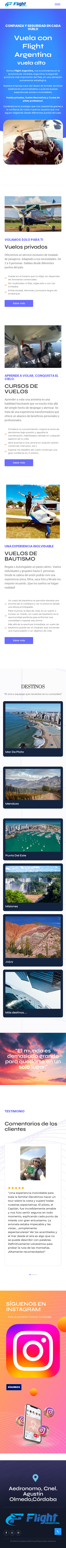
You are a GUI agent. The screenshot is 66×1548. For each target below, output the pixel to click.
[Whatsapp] (12, 1532)
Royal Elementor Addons (43, 1541)
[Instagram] (18, 1532)
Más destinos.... (16, 1012)
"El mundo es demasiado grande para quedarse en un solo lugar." (33, 1059)
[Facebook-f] (6, 1532)
